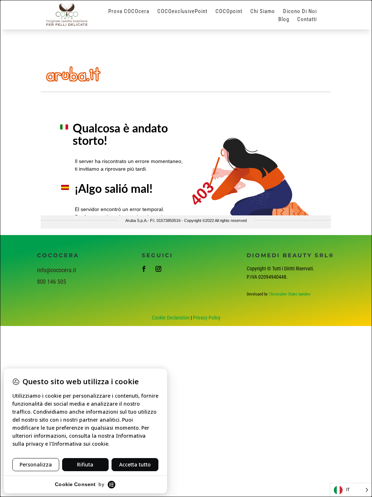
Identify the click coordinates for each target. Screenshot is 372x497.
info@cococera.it (56, 270)
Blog (283, 20)
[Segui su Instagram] (158, 269)
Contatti (307, 20)
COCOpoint (228, 12)
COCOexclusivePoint (182, 12)
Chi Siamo (262, 12)
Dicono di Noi (300, 12)
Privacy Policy (207, 318)
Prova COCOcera (128, 12)
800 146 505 (51, 281)
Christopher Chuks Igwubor (290, 294)
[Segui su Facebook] (144, 269)
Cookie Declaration (171, 318)
